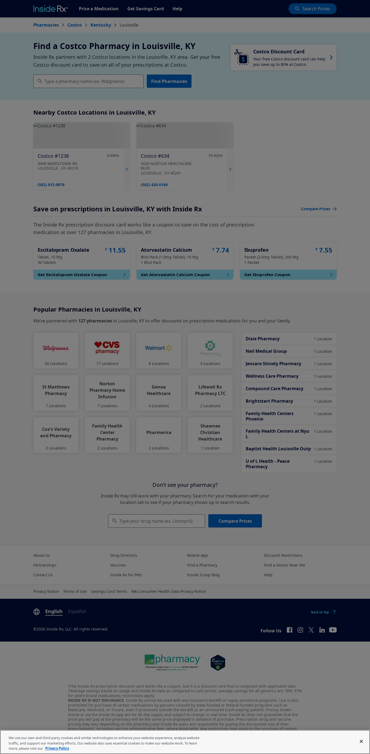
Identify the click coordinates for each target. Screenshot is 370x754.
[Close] (361, 741)
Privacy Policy (57, 748)
